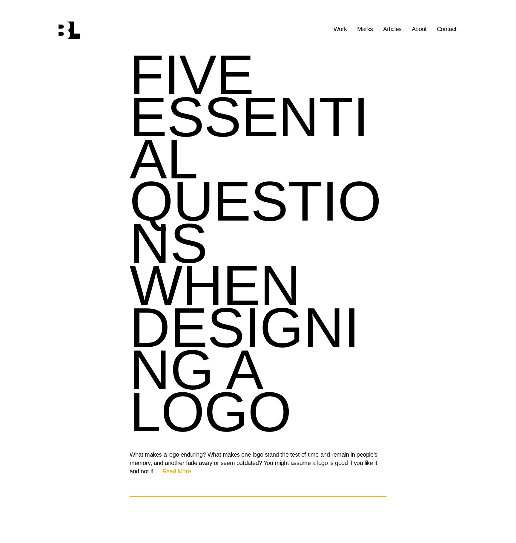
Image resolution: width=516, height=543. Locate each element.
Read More (176, 471)
